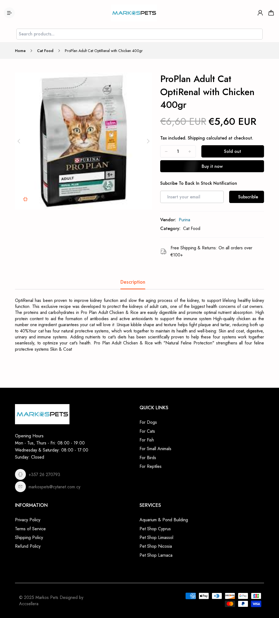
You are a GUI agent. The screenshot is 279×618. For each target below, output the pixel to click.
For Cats (147, 431)
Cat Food (45, 50)
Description (132, 282)
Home (20, 50)
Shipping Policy (29, 537)
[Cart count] (271, 13)
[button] (18, 141)
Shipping (196, 138)
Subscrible (248, 197)
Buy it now (212, 166)
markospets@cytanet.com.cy (54, 487)
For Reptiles (151, 466)
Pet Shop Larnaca (156, 555)
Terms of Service (30, 529)
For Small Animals (155, 449)
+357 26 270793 (44, 474)
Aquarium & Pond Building (164, 520)
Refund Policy (28, 546)
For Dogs (148, 422)
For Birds (148, 458)
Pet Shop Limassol (156, 537)
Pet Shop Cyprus (155, 529)
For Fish (147, 440)
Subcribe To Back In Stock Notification (198, 183)
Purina (184, 220)
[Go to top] (269, 598)
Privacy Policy (27, 520)
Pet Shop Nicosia (156, 546)
